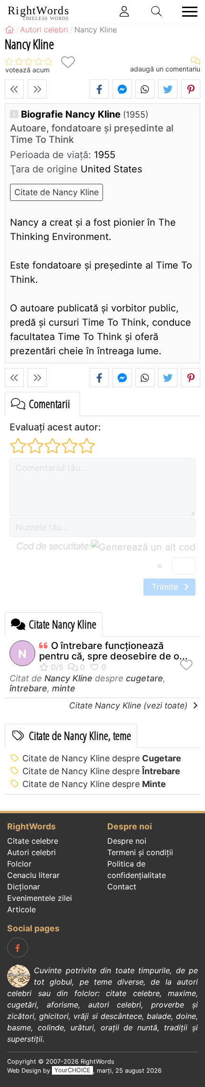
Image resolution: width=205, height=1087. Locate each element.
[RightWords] (9, 29)
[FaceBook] (17, 947)
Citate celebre (32, 841)
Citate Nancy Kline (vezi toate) (129, 705)
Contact (121, 886)
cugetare (144, 678)
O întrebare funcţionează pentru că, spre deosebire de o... (113, 651)
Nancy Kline (68, 678)
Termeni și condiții (140, 852)
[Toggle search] (156, 11)
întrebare (28, 688)
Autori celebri (31, 852)
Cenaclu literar (33, 875)
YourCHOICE (72, 1070)
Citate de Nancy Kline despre (101, 758)
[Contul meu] (124, 11)
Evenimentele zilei (39, 898)
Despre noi (126, 841)
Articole (21, 909)
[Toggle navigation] (186, 12)
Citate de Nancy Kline (56, 192)
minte (63, 688)
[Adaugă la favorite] (68, 62)
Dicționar (23, 886)
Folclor (19, 863)
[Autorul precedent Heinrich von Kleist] (14, 89)
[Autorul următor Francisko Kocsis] (37, 89)
